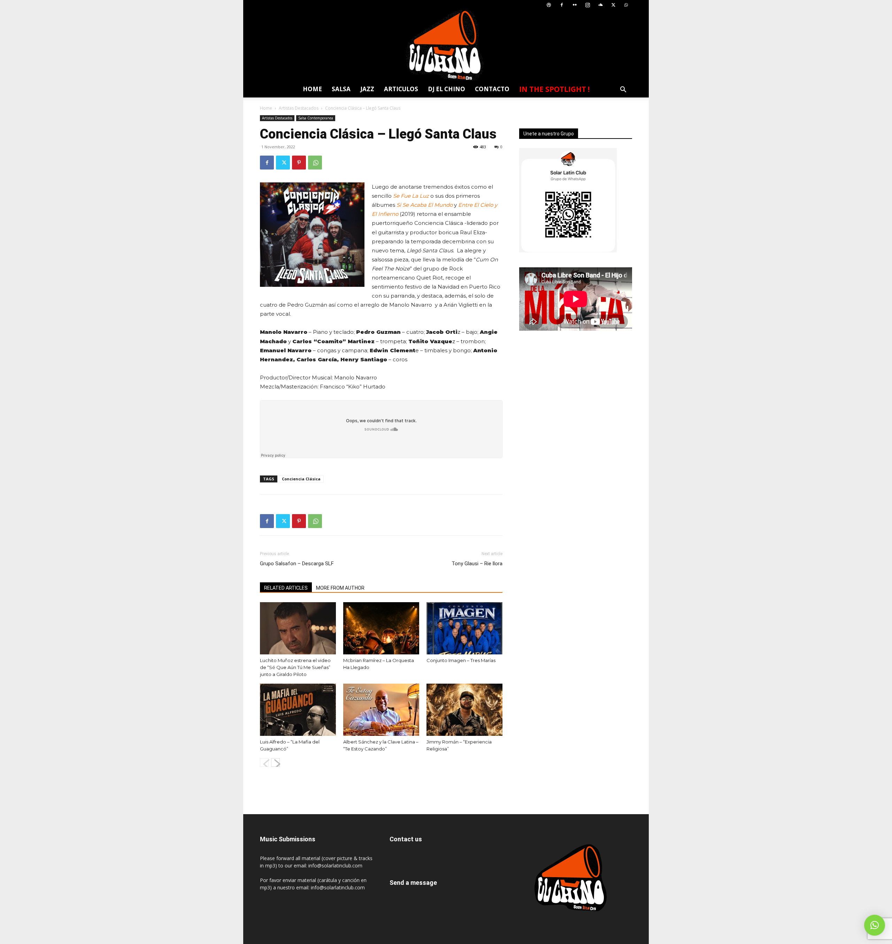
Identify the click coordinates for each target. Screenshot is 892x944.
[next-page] (275, 762)
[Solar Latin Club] (446, 45)
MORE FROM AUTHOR (340, 588)
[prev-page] (264, 762)
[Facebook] (562, 5)
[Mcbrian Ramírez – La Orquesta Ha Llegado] (381, 628)
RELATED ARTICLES (286, 588)
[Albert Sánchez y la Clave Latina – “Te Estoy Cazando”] (381, 710)
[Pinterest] (299, 163)
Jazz (367, 89)
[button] (623, 90)
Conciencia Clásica (301, 478)
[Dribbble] (549, 5)
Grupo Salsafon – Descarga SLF (297, 563)
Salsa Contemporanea (315, 118)
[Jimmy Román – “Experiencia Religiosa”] (464, 710)
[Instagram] (587, 5)
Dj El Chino (446, 89)
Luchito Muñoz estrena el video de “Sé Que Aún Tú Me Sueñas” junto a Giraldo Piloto (295, 667)
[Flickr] (574, 5)
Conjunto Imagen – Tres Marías (460, 660)
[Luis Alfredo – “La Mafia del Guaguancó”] (298, 710)
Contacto (492, 89)
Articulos (401, 89)
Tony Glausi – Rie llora (477, 563)
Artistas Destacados (298, 108)
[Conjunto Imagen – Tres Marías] (464, 628)
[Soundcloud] (600, 5)
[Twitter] (613, 5)
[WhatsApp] (626, 5)
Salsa (341, 89)
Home (312, 89)
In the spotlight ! (554, 89)
